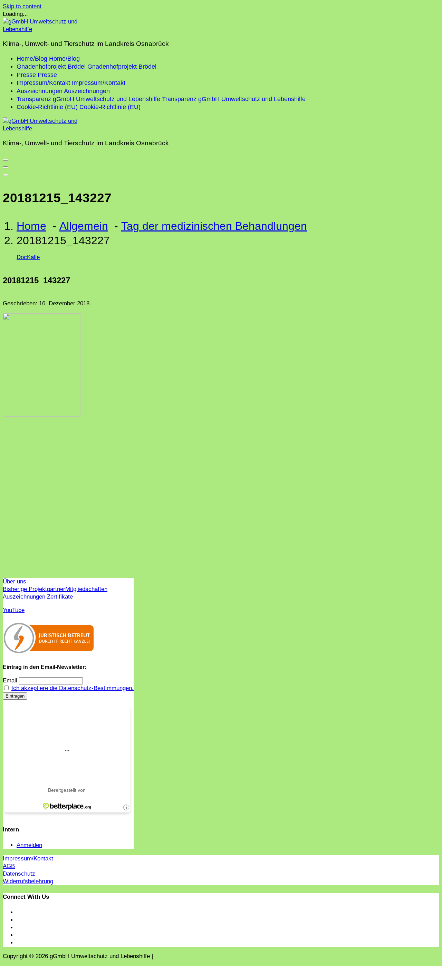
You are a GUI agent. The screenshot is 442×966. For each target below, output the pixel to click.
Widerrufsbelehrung (28, 881)
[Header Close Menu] (5, 167)
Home (31, 226)
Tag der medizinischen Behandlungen (214, 226)
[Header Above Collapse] (5, 175)
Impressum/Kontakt (28, 858)
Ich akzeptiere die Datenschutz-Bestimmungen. (72, 688)
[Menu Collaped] (5, 160)
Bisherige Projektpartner (34, 589)
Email (10, 680)
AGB (9, 866)
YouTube (14, 610)
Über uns (14, 581)
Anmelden (29, 845)
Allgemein (83, 226)
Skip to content (22, 6)
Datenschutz (19, 873)
